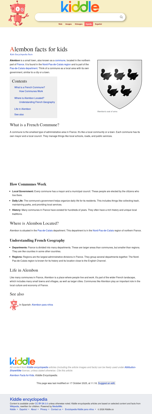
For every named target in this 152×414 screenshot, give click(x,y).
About (34, 409)
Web (60, 24)
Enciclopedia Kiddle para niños (79, 409)
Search (121, 17)
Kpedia (89, 24)
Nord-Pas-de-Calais (53, 64)
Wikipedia (14, 406)
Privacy (43, 409)
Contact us (56, 409)
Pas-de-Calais (17, 68)
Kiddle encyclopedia (37, 367)
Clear (115, 17)
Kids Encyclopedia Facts (21, 54)
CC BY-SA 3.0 (41, 403)
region (67, 64)
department (31, 68)
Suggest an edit (106, 383)
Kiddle (13, 409)
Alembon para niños (42, 304)
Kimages (79, 24)
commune (60, 60)
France (20, 64)
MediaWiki (57, 406)
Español (98, 24)
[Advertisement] (76, 35)
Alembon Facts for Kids (22, 375)
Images (68, 24)
